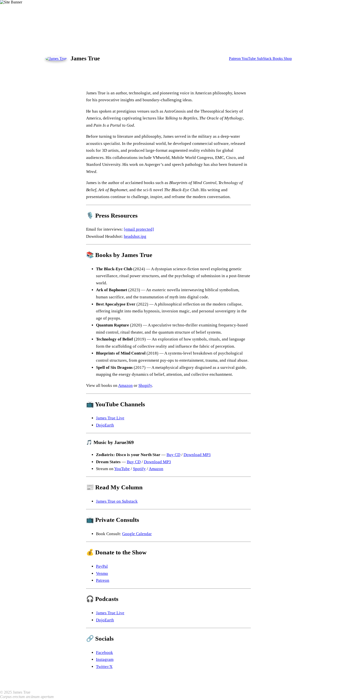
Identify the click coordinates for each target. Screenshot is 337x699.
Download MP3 (197, 454)
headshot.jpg (135, 236)
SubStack (265, 58)
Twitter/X (104, 666)
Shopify (145, 385)
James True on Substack (117, 501)
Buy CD (173, 454)
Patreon (235, 58)
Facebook (104, 652)
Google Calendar (137, 533)
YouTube (249, 58)
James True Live (110, 418)
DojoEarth (105, 425)
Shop (288, 58)
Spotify (139, 468)
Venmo (102, 573)
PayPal (102, 566)
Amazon (125, 385)
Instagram (104, 659)
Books (278, 58)
